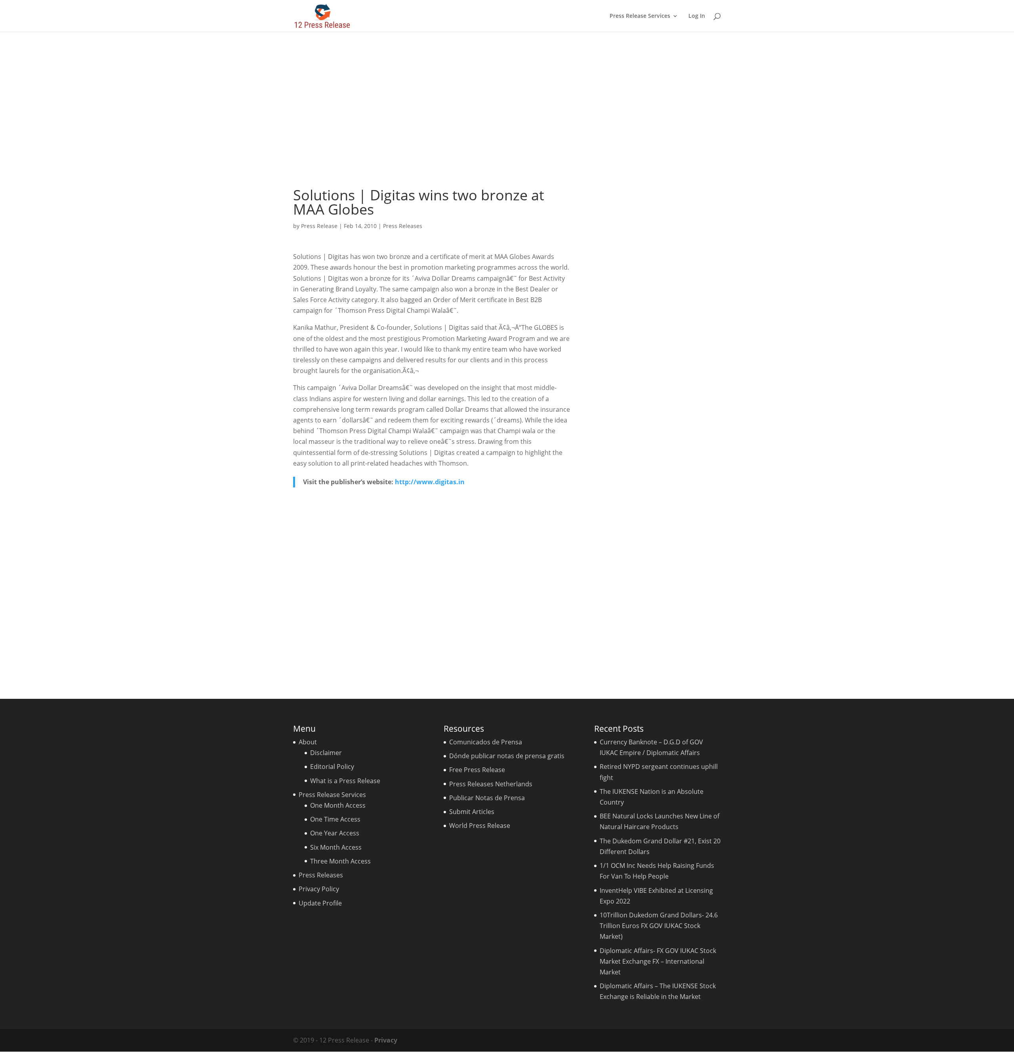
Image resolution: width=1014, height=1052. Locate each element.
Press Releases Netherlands (490, 784)
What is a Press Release (345, 780)
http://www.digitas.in (430, 481)
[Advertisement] (507, 109)
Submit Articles (471, 811)
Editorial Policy (332, 766)
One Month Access (338, 805)
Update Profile (320, 903)
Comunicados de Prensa (485, 742)
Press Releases (402, 226)
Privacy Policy (319, 889)
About (308, 742)
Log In (696, 16)
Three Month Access (340, 861)
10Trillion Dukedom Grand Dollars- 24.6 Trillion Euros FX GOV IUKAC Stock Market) (659, 926)
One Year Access (334, 833)
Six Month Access (336, 847)
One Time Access (335, 819)
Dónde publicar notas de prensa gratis (506, 755)
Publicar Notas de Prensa (487, 797)
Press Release (319, 226)
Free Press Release (477, 769)
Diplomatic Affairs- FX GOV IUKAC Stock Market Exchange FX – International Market (658, 961)
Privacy (385, 1040)
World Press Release (479, 825)
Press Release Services (640, 16)
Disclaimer (326, 752)
